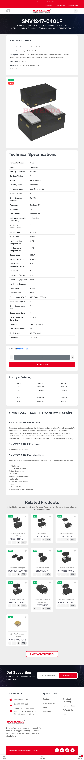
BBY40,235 (42, 536)
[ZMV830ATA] (42, 557)
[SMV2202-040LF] (17, 589)
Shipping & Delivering (67, 700)
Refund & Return (69, 710)
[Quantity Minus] (11, 357)
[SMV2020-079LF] (66, 589)
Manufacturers (49, 703)
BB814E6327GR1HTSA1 (20, 571)
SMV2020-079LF (66, 602)
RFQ (23, 542)
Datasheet (48, 6)
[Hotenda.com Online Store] (42, 11)
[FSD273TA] (66, 523)
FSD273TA (66, 536)
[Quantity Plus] (72, 357)
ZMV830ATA (42, 571)
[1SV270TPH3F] (17, 523)
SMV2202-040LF (17, 602)
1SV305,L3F (42, 605)
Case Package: (15, 61)
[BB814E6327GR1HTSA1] (17, 557)
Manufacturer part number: (19, 47)
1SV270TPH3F (17, 539)
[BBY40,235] (42, 523)
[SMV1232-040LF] (66, 557)
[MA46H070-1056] (17, 623)
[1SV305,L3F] (42, 589)
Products (46, 699)
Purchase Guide (69, 706)
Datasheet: (14, 65)
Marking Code (73, 6)
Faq (64, 714)
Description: (14, 54)
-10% (11, 83)
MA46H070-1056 (17, 640)
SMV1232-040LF (66, 571)
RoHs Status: (14, 69)
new (11, 80)
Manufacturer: (15, 51)
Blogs (45, 707)
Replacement (60, 6)
